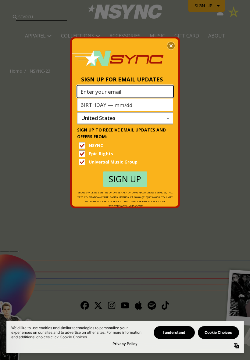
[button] (171, 45)
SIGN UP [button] (125, 179)
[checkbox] (126, 145)
